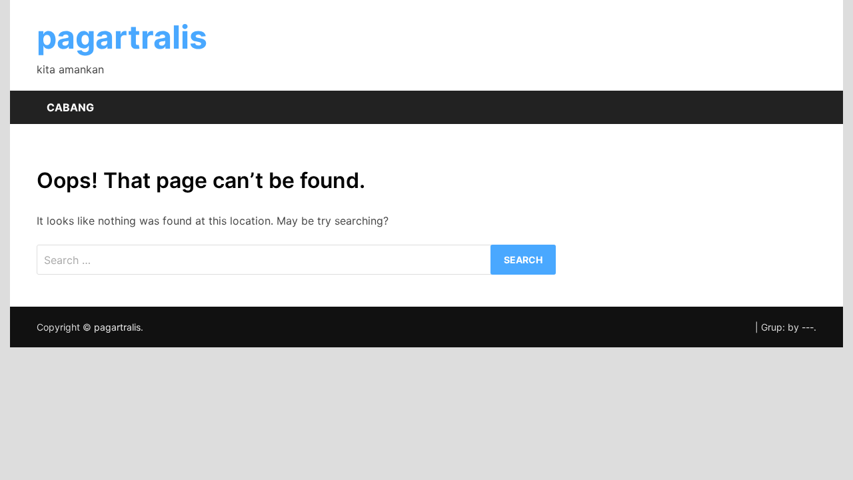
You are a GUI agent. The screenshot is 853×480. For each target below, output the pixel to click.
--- (808, 327)
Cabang (70, 107)
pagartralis (122, 37)
